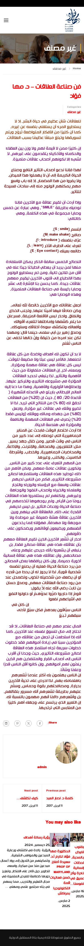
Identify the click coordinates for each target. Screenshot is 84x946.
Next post (31, 790)
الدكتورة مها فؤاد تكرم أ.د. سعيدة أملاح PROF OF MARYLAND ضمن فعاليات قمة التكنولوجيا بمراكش (60, 872)
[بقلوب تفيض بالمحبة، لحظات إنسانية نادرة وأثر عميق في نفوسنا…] (77, 837)
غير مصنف (59, 68)
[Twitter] (28, 723)
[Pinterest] (17, 723)
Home (77, 68)
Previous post (56, 790)
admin (42, 767)
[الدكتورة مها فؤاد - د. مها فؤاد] (72, 20)
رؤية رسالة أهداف (36, 837)
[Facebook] (40, 723)
